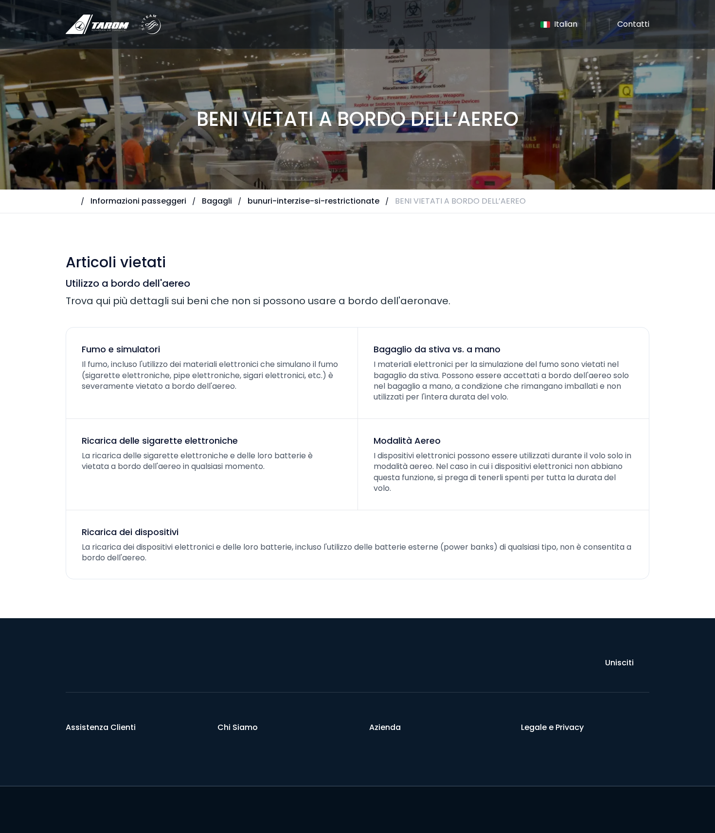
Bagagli (217, 201)
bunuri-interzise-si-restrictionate (313, 201)
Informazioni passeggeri (138, 201)
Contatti (633, 24)
